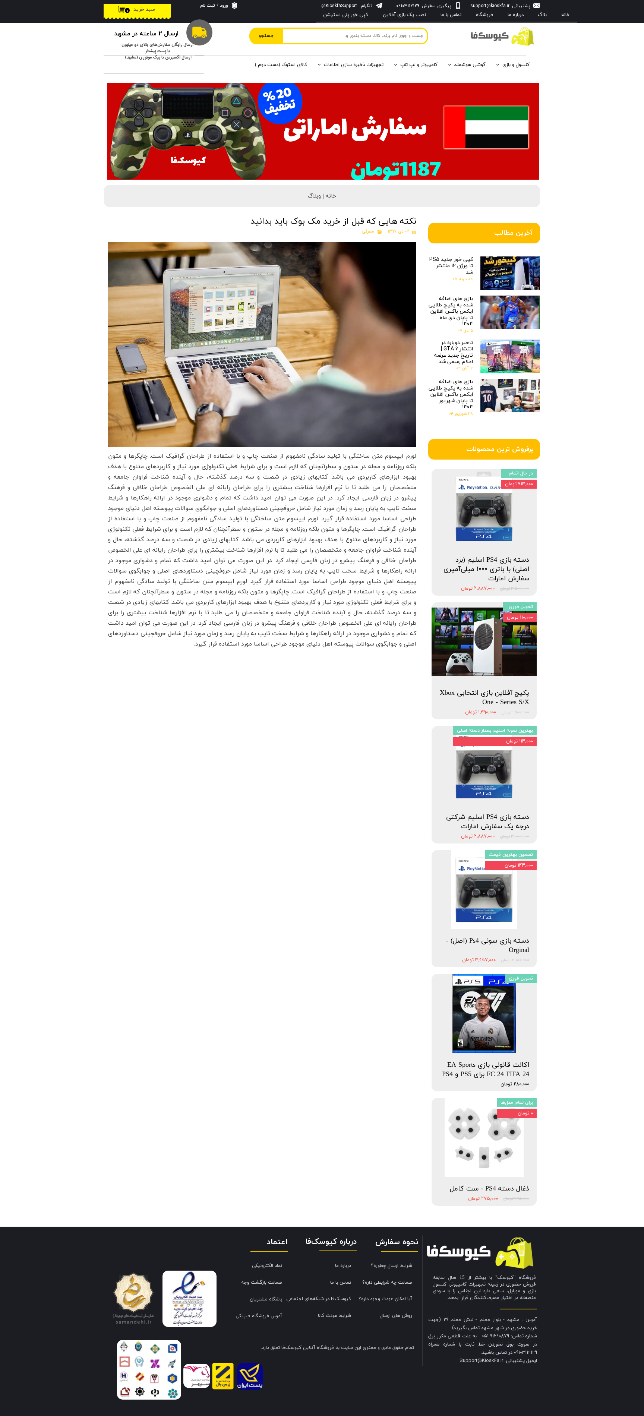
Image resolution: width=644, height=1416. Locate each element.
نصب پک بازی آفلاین (404, 15)
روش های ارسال (396, 1315)
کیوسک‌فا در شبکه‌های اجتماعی (321, 1299)
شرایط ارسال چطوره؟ (391, 1265)
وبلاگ (314, 196)
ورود (224, 6)
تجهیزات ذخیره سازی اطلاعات (353, 65)
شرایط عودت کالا (334, 1315)
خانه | (329, 196)
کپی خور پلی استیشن (345, 15)
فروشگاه (484, 15)
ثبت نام (207, 6)
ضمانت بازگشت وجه (261, 1282)
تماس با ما (451, 15)
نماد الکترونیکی (267, 1265)
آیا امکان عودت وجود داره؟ (385, 1299)
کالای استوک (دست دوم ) (281, 65)
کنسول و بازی (516, 65)
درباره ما (343, 1265)
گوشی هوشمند (470, 65)
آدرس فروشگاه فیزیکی (259, 1316)
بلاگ (542, 15)
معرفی (368, 231)
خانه (565, 15)
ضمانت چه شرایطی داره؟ (387, 1282)
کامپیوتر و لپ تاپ (419, 65)
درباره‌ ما (516, 15)
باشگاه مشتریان (266, 1299)
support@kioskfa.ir (489, 6)
